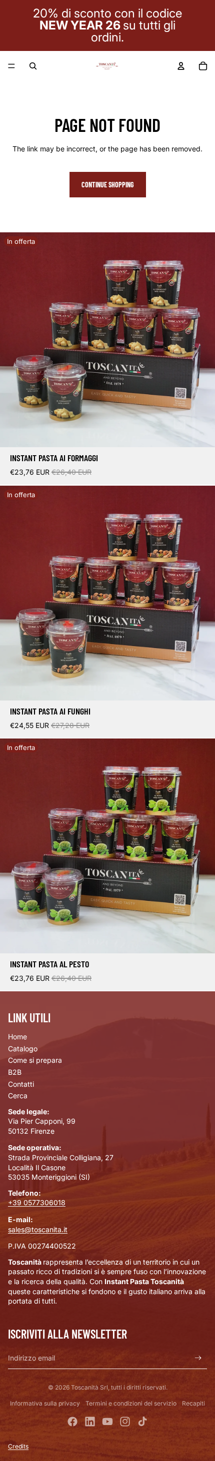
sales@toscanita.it (38, 1229)
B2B (15, 1072)
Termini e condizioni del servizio (131, 1403)
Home (17, 1036)
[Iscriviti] (198, 1358)
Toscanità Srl (89, 1387)
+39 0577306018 (37, 1202)
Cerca (18, 1095)
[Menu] (11, 65)
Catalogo (23, 1048)
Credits (18, 1446)
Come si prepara (35, 1060)
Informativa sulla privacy (45, 1403)
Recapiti (193, 1403)
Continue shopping (108, 184)
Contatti (21, 1084)
